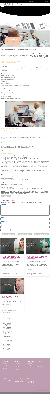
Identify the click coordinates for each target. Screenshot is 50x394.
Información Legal (30, 361)
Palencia (15, 21)
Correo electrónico (4, 221)
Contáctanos (31, 1)
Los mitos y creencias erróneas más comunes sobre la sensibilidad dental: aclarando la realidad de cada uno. (11, 257)
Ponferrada (19, 21)
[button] (21, 4)
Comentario (3, 204)
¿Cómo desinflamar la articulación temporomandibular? (10, 297)
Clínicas (16, 361)
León (11, 21)
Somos (39, 361)
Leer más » (4, 268)
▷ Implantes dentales (6, 155)
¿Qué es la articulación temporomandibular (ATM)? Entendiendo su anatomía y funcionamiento (37, 257)
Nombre (2, 217)
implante (4, 67)
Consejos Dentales (5, 21)
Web (1, 225)
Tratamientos (5, 361)
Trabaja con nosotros (39, 1)
